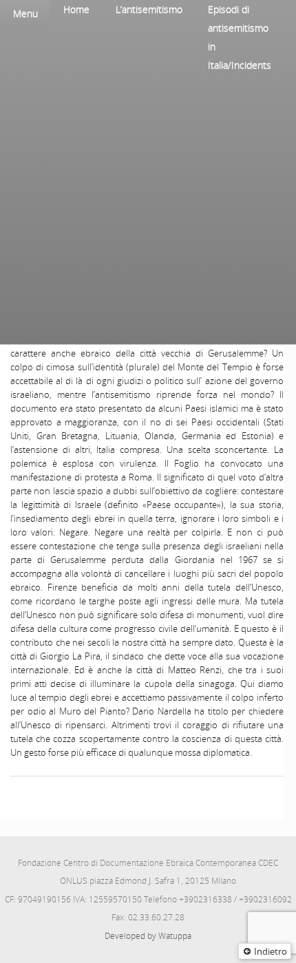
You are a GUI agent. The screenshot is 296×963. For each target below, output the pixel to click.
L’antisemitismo (149, 9)
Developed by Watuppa (148, 936)
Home (76, 9)
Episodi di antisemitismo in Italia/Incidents (239, 37)
